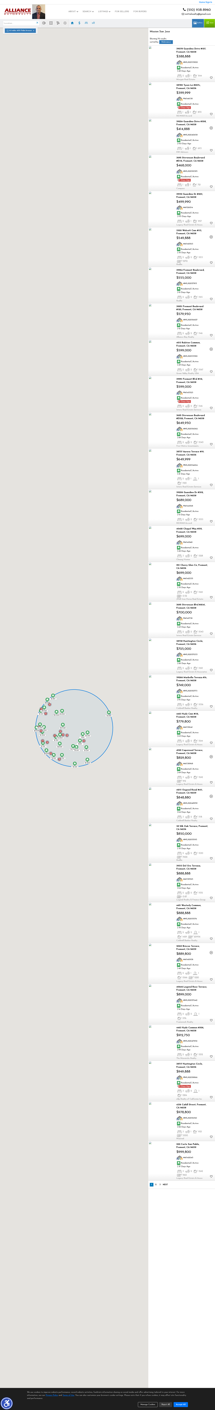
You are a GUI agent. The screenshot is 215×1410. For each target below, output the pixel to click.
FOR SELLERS (122, 12)
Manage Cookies (147, 1404)
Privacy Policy (52, 1395)
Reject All (165, 1404)
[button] (6, 1403)
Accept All (181, 1404)
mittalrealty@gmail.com (197, 14)
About (72, 12)
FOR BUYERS (140, 12)
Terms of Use (68, 1395)
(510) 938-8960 (198, 10)
